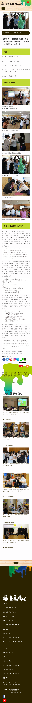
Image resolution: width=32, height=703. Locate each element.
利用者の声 (6, 633)
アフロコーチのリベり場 (11, 637)
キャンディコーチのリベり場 (12, 642)
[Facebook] (4, 359)
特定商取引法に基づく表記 (12, 684)
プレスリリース (8, 652)
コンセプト (6, 629)
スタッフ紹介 (7, 661)
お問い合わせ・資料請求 (11, 674)
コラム (5, 648)
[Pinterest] (10, 359)
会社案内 (6, 678)
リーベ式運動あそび (9, 608)
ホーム (5, 603)
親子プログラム (8, 620)
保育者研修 (17, 33)
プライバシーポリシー (10, 682)
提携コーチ (6, 657)
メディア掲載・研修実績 (11, 665)
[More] (27, 366)
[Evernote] (24, 359)
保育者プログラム (9, 616)
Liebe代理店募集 (11, 690)
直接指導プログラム (9, 612)
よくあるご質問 (8, 669)
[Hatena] (17, 359)
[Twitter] (7, 359)
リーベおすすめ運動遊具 (11, 625)
